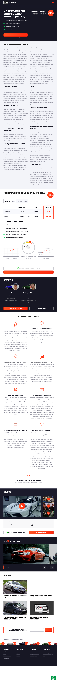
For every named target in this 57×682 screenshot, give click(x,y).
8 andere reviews (41, 308)
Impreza (21, 6)
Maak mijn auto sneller (15, 308)
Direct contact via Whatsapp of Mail (15, 35)
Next (52, 567)
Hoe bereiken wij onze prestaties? (39, 618)
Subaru (16, 6)
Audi (4, 652)
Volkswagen (6, 658)
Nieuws (18, 656)
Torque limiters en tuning (41, 596)
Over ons (19, 652)
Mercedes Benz (7, 656)
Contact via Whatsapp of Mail (16, 532)
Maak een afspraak (28, 272)
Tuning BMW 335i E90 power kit (14, 597)
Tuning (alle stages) (34, 654)
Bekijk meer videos (49, 491)
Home (4, 6)
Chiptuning (10, 6)
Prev (44, 567)
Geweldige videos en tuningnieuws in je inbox (18, 630)
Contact (44, 652)
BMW (4, 654)
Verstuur (48, 630)
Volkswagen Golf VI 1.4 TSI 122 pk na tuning (14, 618)
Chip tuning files (33, 656)
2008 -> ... (26, 6)
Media (18, 654)
